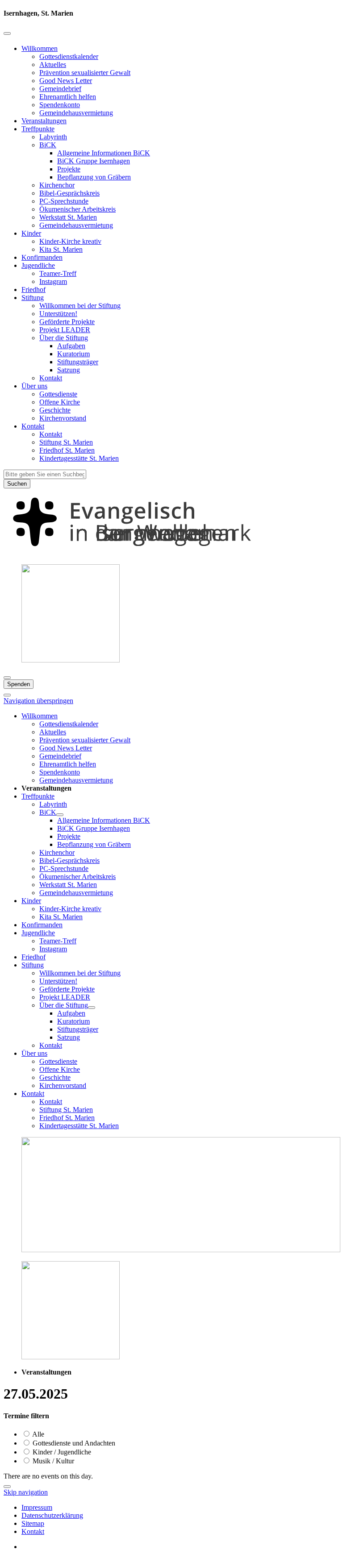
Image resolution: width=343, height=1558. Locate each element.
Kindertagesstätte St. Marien (79, 458)
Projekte (68, 169)
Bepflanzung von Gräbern (94, 177)
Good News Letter (65, 80)
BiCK (47, 145)
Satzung (68, 370)
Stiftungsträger (77, 362)
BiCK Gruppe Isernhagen (93, 161)
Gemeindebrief (60, 88)
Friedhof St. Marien (67, 450)
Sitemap (32, 1523)
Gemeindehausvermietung (76, 113)
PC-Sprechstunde (63, 201)
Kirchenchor (57, 185)
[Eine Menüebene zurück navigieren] (7, 33)
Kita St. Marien (61, 249)
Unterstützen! (58, 313)
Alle (37, 1434)
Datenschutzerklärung (52, 1515)
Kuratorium (73, 354)
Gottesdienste (58, 394)
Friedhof (33, 289)
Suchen (17, 483)
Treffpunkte (37, 129)
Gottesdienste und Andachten (73, 1443)
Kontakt (50, 378)
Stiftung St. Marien (66, 442)
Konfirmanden (42, 257)
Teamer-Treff (57, 273)
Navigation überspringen (38, 700)
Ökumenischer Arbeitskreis (77, 209)
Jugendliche (38, 265)
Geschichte (55, 410)
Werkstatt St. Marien (68, 217)
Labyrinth (53, 137)
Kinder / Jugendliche (61, 1452)
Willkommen (39, 48)
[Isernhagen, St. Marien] (171, 553)
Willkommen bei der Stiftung (80, 305)
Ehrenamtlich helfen (67, 96)
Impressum (36, 1507)
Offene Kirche (59, 402)
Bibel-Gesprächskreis (69, 193)
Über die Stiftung (63, 338)
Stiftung (32, 297)
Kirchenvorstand (62, 418)
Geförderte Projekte (67, 321)
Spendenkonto (59, 104)
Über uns (34, 386)
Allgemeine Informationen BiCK (103, 153)
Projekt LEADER (64, 329)
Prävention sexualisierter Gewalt (84, 72)
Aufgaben (71, 346)
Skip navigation (26, 1492)
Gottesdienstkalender (68, 56)
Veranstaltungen (44, 121)
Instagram (53, 281)
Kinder (31, 233)
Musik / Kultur (52, 1461)
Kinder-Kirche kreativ (70, 241)
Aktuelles (52, 64)
